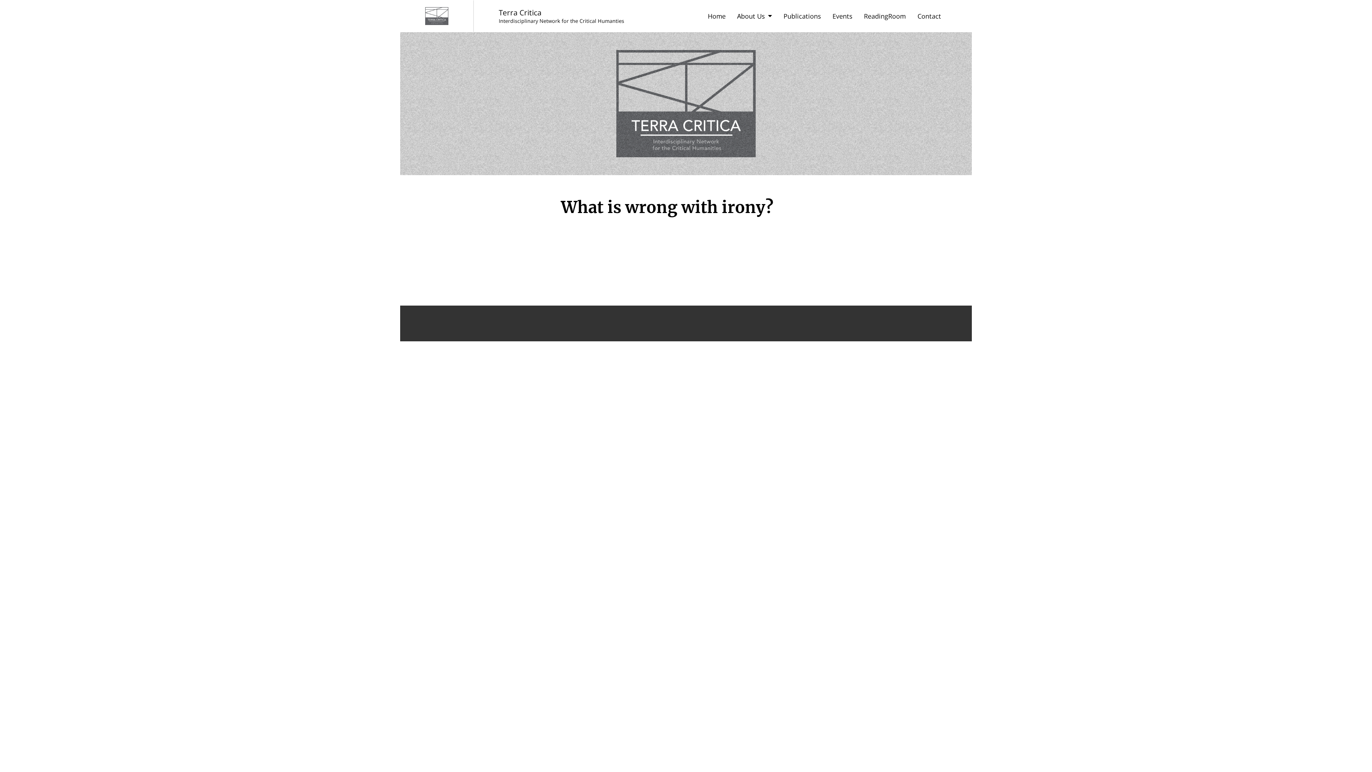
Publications (802, 16)
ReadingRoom (885, 16)
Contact (929, 16)
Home (717, 16)
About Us (751, 16)
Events (842, 16)
